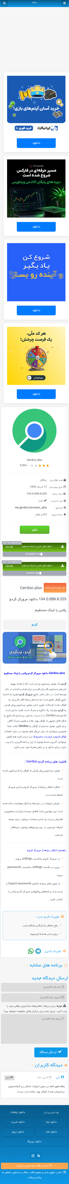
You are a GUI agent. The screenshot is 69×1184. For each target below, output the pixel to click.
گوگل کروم (60, 736)
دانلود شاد (51, 1132)
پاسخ (8, 1078)
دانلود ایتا (51, 1122)
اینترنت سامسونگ (42, 736)
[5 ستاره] (32, 465)
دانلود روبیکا (34, 1141)
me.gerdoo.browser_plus (31, 507)
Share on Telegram (38, 951)
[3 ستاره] (40, 465)
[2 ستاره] (43, 465)
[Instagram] (32, 1155)
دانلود (36, 143)
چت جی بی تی (51, 1112)
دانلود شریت (18, 1122)
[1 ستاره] (47, 465)
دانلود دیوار (17, 1132)
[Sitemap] (38, 1155)
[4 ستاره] (36, 465)
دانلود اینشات (17, 1112)
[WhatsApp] (31, 951)
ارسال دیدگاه (48, 1052)
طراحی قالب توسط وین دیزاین (32, 1165)
